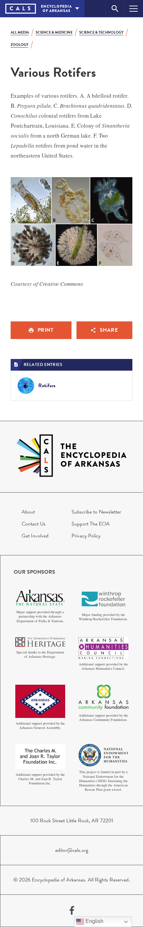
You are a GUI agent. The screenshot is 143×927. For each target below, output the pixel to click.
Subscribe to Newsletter (96, 512)
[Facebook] (72, 910)
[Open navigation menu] (133, 8)
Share (109, 330)
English (93, 921)
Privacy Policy (86, 536)
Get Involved (35, 536)
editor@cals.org (71, 850)
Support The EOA (91, 524)
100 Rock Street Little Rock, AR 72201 (71, 821)
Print (46, 330)
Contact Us (34, 524)
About (28, 512)
